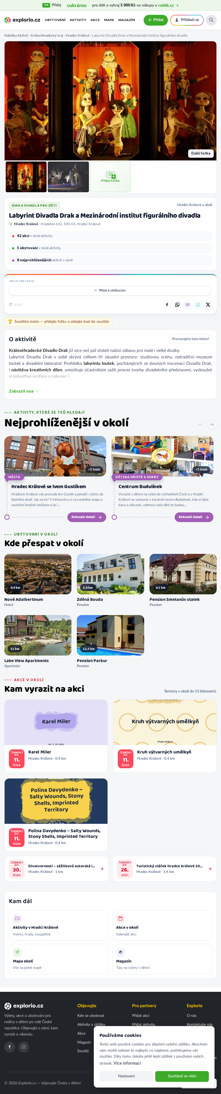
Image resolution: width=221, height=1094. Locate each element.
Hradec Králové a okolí (194, 205)
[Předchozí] (200, 425)
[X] (208, 305)
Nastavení (126, 1076)
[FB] (167, 305)
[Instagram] (23, 1047)
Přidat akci (140, 1016)
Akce (95, 20)
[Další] (212, 425)
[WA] (177, 305)
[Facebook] (9, 1047)
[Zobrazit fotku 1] (26, 177)
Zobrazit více (21, 391)
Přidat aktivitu (143, 1025)
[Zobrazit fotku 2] (68, 177)
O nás (191, 1016)
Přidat (158, 20)
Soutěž (83, 1051)
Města (14, 477)
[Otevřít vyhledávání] (211, 20)
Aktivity (78, 20)
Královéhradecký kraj (47, 35)
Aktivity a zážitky (91, 1025)
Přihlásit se (190, 20)
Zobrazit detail (83, 517)
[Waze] (198, 305)
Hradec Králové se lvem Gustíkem (48, 487)
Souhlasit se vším (182, 1076)
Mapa (109, 20)
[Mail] (187, 305)
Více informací (127, 1063)
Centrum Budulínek (140, 487)
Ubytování (55, 20)
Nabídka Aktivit (16, 35)
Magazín (126, 20)
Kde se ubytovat (90, 1016)
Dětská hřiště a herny (137, 477)
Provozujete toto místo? (190, 339)
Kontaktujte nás (200, 1025)
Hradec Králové (77, 35)
